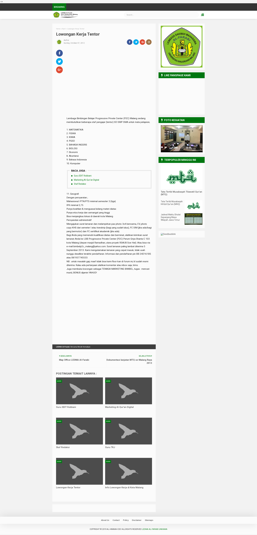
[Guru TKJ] (128, 431)
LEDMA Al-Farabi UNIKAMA (81, 14)
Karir (59, 381)
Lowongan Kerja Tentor (68, 487)
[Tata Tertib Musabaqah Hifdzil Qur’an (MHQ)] (193, 211)
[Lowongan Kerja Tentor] (79, 471)
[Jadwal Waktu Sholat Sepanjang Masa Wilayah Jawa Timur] (193, 224)
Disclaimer (136, 520)
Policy (125, 520)
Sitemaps (149, 520)
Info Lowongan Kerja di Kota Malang (124, 487)
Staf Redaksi (80, 184)
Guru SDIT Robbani (82, 176)
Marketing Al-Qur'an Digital (86, 180)
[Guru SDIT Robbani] (79, 390)
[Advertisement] (109, 70)
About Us (105, 520)
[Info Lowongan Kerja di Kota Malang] (128, 471)
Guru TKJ (110, 447)
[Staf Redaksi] (79, 431)
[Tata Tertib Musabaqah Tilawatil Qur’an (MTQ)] (181, 188)
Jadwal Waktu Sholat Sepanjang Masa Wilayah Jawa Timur (171, 217)
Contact (116, 520)
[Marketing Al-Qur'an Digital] (128, 390)
